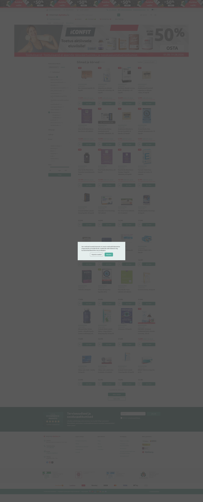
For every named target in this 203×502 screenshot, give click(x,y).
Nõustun (108, 254)
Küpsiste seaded (96, 254)
